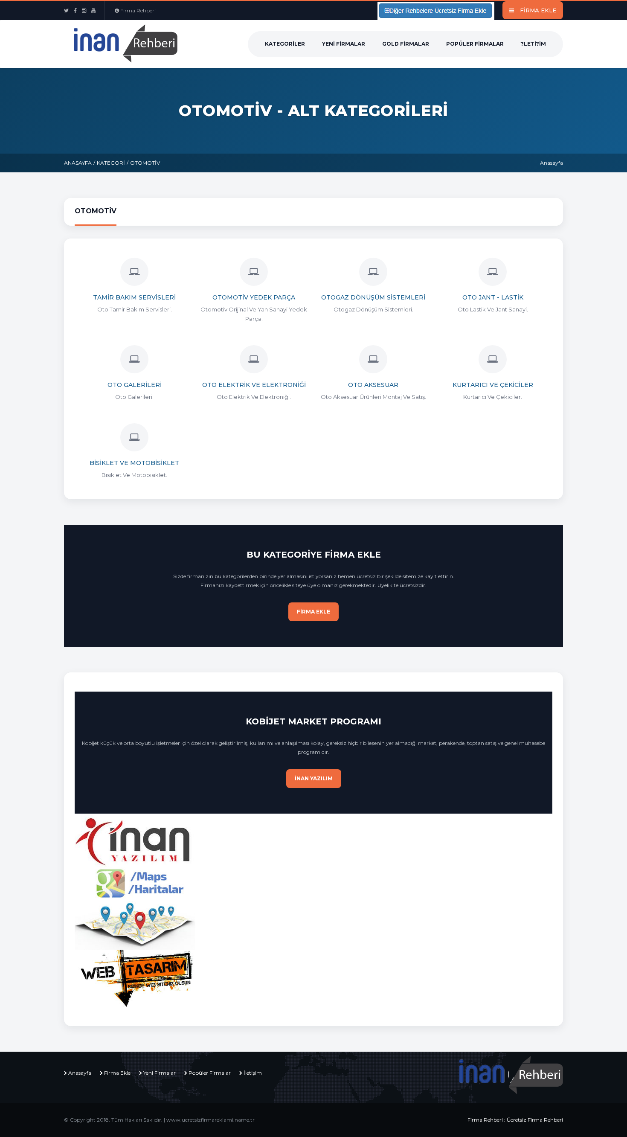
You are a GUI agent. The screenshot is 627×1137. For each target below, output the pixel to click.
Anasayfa (78, 163)
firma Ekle (313, 611)
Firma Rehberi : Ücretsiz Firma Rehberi (515, 1120)
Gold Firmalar (405, 44)
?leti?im (533, 44)
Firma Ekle (117, 1073)
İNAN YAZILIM (314, 778)
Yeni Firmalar (343, 44)
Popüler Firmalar (475, 44)
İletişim (253, 1073)
